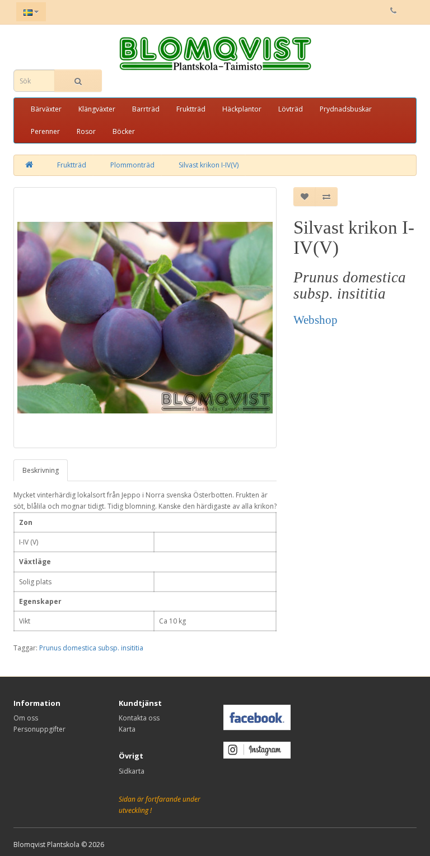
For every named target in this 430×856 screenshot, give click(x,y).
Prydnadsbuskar (346, 109)
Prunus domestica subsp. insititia (91, 648)
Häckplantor (241, 109)
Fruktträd (190, 109)
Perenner (45, 131)
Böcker (124, 131)
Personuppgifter (39, 729)
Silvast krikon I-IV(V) (209, 165)
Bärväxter (46, 109)
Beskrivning (40, 470)
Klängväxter (96, 109)
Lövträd (290, 109)
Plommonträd (132, 165)
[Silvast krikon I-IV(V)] (145, 317)
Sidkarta (131, 771)
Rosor (86, 131)
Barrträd (146, 109)
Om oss (25, 718)
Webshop (315, 320)
